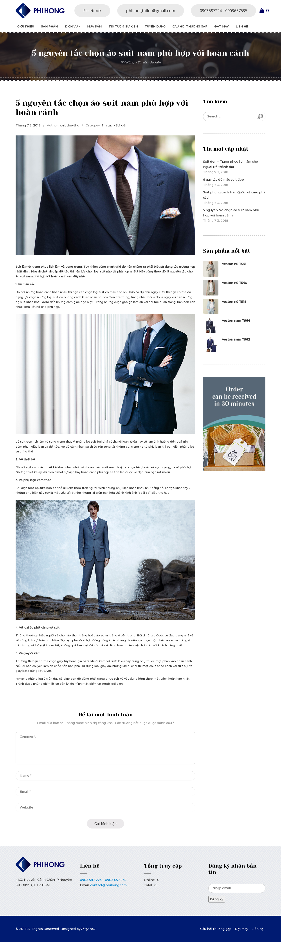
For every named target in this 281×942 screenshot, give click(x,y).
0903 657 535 (115, 880)
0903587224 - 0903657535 (223, 10)
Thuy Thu (88, 929)
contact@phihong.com (108, 885)
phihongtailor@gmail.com (150, 10)
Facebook (92, 10)
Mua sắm (94, 26)
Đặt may (221, 26)
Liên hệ (242, 26)
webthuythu (69, 125)
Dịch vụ (71, 26)
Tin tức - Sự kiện (114, 125)
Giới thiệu (25, 26)
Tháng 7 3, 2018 (28, 125)
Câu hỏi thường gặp (190, 26)
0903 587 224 (91, 880)
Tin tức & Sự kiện (123, 26)
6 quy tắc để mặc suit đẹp (223, 180)
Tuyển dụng (155, 26)
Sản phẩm (49, 26)
